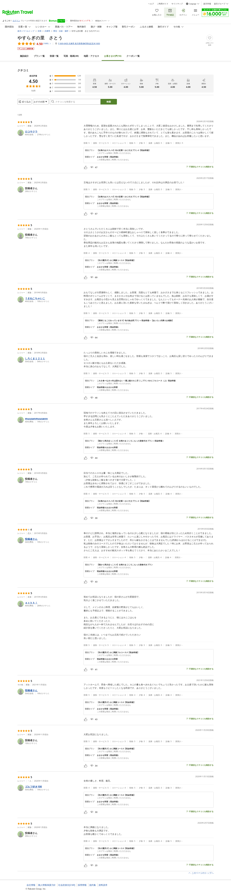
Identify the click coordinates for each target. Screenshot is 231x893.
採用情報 (82, 885)
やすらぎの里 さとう (40, 38)
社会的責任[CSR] (66, 885)
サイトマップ (177, 4)
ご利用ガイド (162, 4)
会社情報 (31, 885)
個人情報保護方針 (47, 885)
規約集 (92, 885)
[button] (49, 133)
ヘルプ (151, 4)
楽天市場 (207, 4)
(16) (112, 55)
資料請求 (103, 885)
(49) (71, 55)
